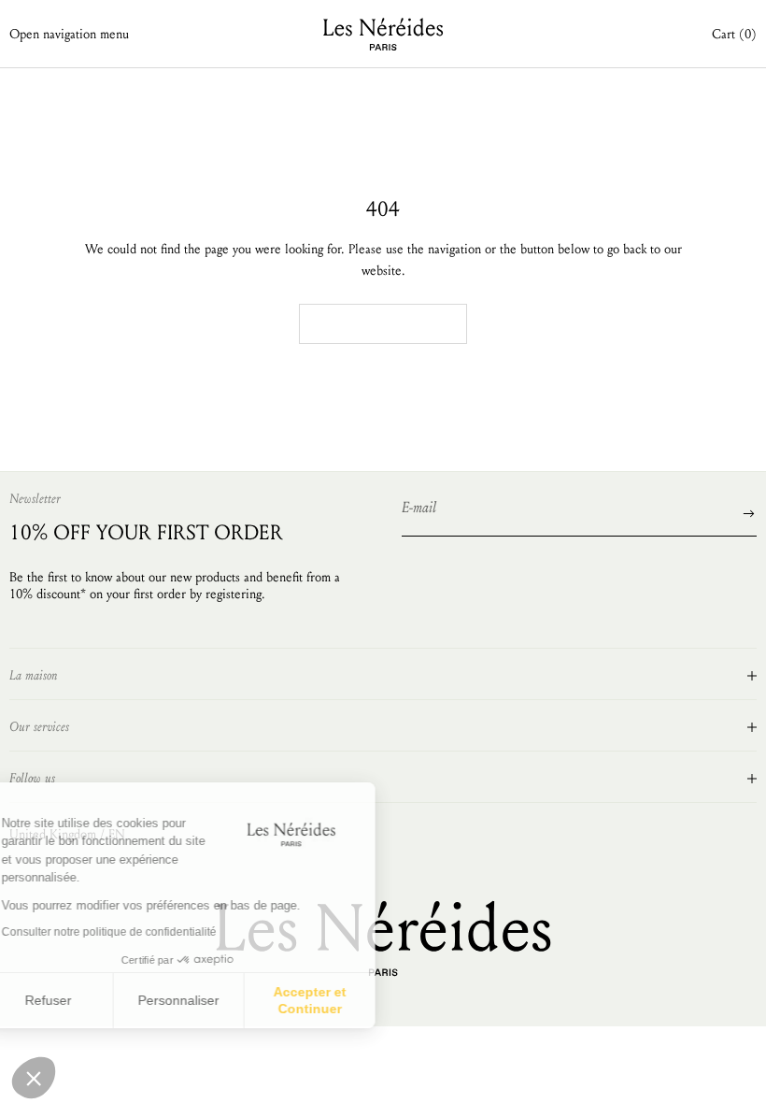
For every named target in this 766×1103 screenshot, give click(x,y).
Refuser (84, 1000)
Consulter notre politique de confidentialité (144, 931)
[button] (33, 1077)
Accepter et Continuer (345, 1000)
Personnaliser (214, 1000)
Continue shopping (383, 323)
